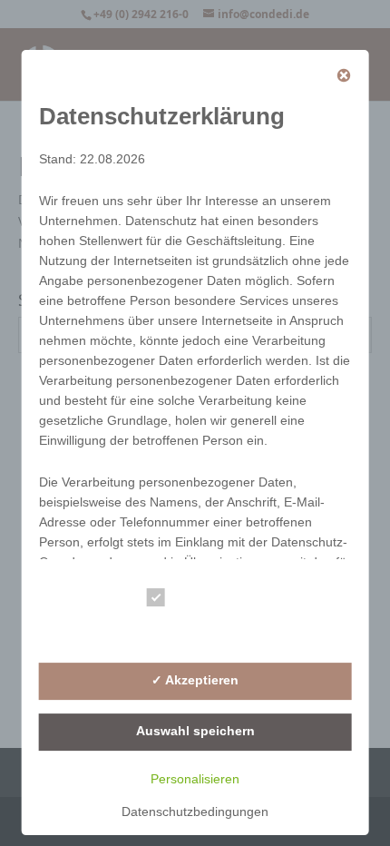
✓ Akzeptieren (195, 680)
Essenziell (208, 600)
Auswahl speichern (195, 730)
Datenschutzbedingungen (195, 811)
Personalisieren (195, 779)
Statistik (201, 630)
